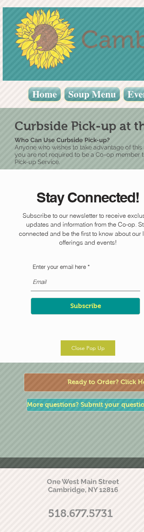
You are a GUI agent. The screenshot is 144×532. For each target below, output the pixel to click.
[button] (88, 348)
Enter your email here (59, 267)
